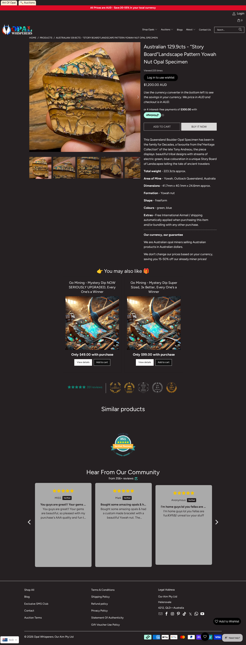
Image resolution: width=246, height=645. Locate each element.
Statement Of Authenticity (107, 617)
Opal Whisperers (43, 636)
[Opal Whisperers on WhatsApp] (196, 614)
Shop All (29, 589)
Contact (29, 610)
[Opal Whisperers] (17, 30)
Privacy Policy (99, 610)
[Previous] (31, 97)
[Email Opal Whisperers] (160, 614)
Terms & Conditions (102, 589)
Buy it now (199, 126)
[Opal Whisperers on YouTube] (202, 614)
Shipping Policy (100, 596)
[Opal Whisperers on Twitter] (190, 614)
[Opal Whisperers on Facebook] (166, 614)
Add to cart (102, 362)
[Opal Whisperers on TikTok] (184, 614)
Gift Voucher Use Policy (105, 624)
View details (83, 362)
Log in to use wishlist (161, 77)
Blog (27, 596)
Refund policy (99, 603)
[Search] (240, 30)
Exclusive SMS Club (36, 603)
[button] (149, 30)
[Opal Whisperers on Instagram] (172, 614)
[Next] (138, 97)
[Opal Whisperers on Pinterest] (178, 614)
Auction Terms (33, 617)
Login (240, 13)
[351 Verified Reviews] (123, 458)
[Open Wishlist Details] (205, 636)
